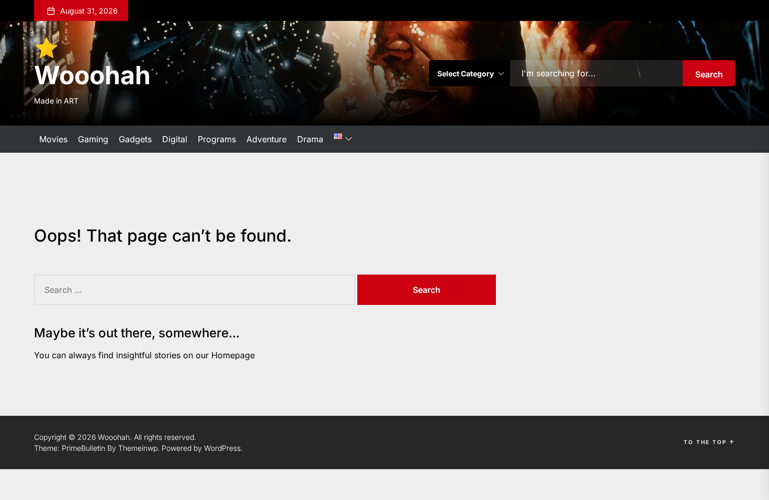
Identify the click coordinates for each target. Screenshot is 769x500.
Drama (310, 139)
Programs (217, 139)
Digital (174, 139)
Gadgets (135, 139)
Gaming (93, 139)
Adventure (266, 139)
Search (709, 74)
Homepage (233, 355)
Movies (53, 139)
